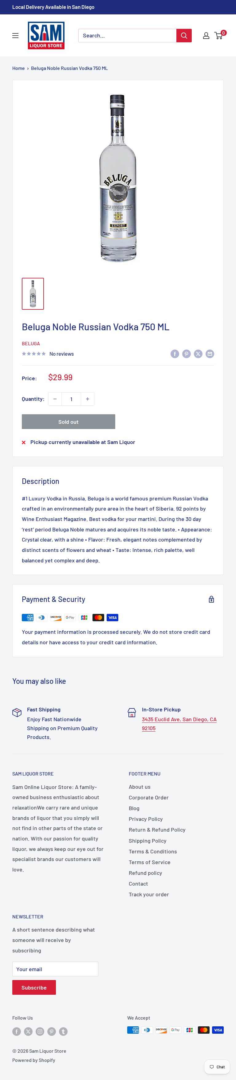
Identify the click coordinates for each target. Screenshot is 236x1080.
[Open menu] (15, 35)
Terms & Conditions (153, 851)
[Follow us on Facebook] (16, 1031)
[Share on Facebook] (175, 353)
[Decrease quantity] (55, 399)
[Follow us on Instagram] (40, 1031)
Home (18, 68)
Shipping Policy (148, 840)
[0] (218, 35)
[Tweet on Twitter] (198, 353)
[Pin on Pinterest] (186, 353)
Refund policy (145, 872)
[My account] (206, 35)
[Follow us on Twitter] (28, 1031)
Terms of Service (150, 862)
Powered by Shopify (33, 1060)
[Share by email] (210, 353)
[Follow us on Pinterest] (51, 1031)
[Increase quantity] (87, 399)
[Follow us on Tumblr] (63, 1031)
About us (140, 786)
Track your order (149, 894)
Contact (138, 883)
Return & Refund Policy (157, 829)
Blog (134, 808)
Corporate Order (149, 797)
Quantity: (33, 398)
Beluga (31, 343)
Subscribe (34, 987)
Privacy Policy (146, 818)
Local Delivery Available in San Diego (53, 7)
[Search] (184, 35)
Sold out (68, 421)
